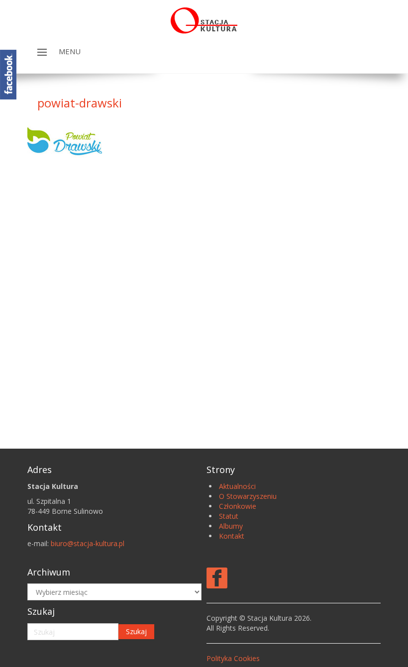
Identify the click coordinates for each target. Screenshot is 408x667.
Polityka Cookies (233, 658)
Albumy (231, 526)
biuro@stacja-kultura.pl (87, 543)
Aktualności (237, 486)
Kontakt (231, 536)
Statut (228, 516)
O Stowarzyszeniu (248, 496)
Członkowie (237, 506)
